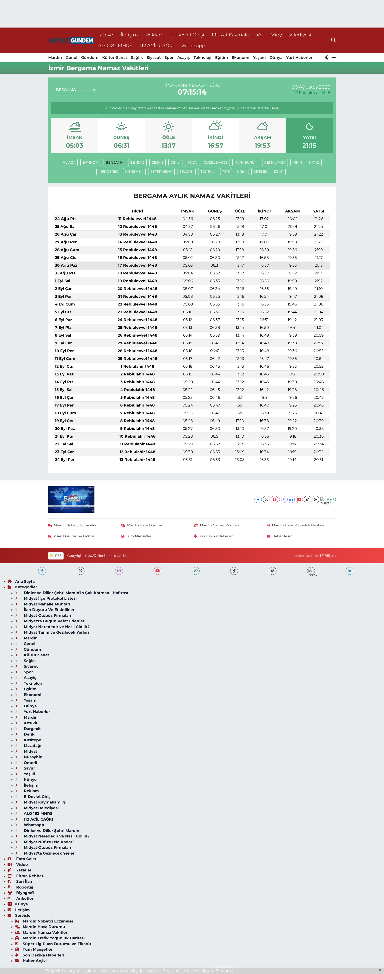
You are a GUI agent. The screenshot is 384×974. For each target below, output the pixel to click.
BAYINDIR (90, 163)
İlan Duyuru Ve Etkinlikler (48, 609)
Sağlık (137, 57)
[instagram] (119, 571)
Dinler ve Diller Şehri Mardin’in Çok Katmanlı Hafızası (75, 593)
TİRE (226, 172)
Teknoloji (202, 57)
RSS (58, 556)
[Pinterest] (274, 499)
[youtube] (157, 571)
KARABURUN (246, 163)
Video (21, 864)
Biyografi (24, 893)
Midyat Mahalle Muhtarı (46, 604)
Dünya (276, 57)
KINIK (297, 163)
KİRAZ (314, 163)
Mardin (55, 57)
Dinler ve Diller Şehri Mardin (51, 830)
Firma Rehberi (29, 876)
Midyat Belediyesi (290, 35)
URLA (241, 172)
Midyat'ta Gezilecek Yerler (48, 853)
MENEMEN (134, 172)
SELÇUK (186, 172)
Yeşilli (29, 774)
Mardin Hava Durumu (145, 525)
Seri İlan (23, 881)
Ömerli (30, 762)
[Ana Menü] (333, 58)
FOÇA (192, 163)
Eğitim (221, 57)
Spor (169, 57)
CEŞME (158, 163)
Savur (29, 768)
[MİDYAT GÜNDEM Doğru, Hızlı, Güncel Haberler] (71, 40)
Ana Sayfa (25, 581)
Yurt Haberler (299, 57)
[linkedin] (349, 571)
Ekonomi (240, 57)
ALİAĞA (69, 163)
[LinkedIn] (291, 499)
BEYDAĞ (137, 163)
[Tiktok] (307, 499)
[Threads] (315, 499)
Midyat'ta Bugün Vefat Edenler (53, 621)
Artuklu (31, 723)
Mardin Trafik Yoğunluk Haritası (298, 525)
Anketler (24, 898)
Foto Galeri (26, 859)
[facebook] (42, 571)
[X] (266, 499)
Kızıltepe (32, 740)
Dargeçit (32, 728)
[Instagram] (282, 499)
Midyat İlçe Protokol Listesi (50, 598)
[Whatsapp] (332, 499)
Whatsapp (193, 45)
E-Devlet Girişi (187, 35)
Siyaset (154, 57)
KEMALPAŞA (275, 163)
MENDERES (108, 172)
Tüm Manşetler (138, 536)
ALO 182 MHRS (115, 45)
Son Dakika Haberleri (216, 536)
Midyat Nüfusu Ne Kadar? (48, 842)
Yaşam (259, 57)
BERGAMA (114, 163)
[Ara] (333, 40)
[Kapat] (381, 970)
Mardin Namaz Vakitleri (219, 525)
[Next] (324, 499)
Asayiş (183, 57)
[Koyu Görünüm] (327, 58)
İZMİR (279, 172)
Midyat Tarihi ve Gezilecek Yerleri (56, 632)
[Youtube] (299, 499)
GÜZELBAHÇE (216, 163)
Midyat (30, 751)
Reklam (155, 35)
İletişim (129, 35)
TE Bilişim (328, 556)
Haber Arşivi (282, 536)
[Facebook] (258, 499)
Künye (105, 35)
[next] (311, 571)
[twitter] (80, 571)
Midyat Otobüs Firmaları (47, 615)
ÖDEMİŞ (260, 172)
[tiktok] (234, 571)
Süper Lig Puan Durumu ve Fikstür (57, 944)
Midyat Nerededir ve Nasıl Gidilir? (56, 627)
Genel (71, 57)
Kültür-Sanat (114, 57)
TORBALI (207, 172)
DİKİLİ (175, 163)
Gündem (89, 57)
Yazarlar (23, 870)
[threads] (272, 571)
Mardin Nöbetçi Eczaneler (75, 525)
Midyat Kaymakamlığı (237, 35)
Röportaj (24, 887)
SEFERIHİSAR (161, 172)
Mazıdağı (32, 745)
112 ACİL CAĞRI (157, 45)
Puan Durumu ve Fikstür (73, 536)
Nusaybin (32, 757)
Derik (28, 734)
